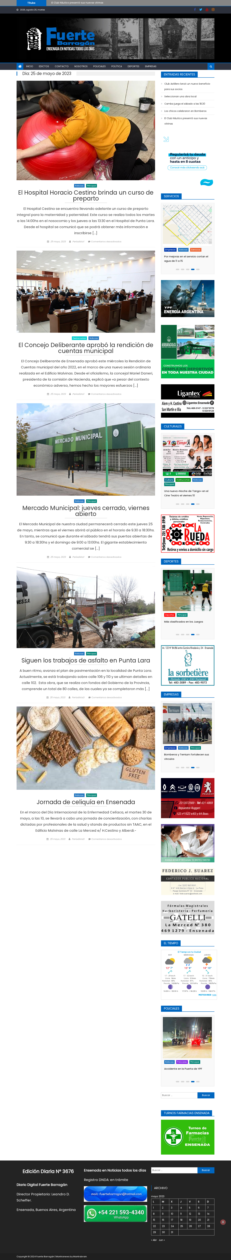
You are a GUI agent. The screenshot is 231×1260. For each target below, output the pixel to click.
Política (116, 66)
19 (190, 1220)
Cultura (170, 479)
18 (181, 1220)
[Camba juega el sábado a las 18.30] (188, 585)
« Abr (154, 1240)
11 (181, 1213)
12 (190, 1213)
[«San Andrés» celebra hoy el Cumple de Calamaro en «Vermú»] (188, 455)
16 (163, 1220)
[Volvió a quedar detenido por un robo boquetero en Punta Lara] (188, 1037)
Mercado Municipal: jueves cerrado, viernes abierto (85, 511)
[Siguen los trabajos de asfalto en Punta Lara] (86, 607)
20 (199, 1220)
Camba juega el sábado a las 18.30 (184, 103)
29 (154, 1232)
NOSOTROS (81, 66)
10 (172, 1213)
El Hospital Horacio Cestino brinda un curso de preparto (86, 196)
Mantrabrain (80, 1256)
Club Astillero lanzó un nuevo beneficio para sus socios (83, 2)
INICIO (29, 66)
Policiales (99, 66)
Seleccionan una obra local (180, 96)
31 (172, 1232)
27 (199, 1226)
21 (208, 1220)
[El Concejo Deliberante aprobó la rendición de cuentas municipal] (86, 292)
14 (208, 1213)
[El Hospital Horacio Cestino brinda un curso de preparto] (86, 130)
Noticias (79, 185)
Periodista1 (78, 241)
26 (190, 1226)
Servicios (197, 249)
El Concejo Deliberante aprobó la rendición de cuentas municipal (85, 348)
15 (154, 1220)
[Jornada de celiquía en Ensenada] (86, 748)
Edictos (44, 66)
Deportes (133, 66)
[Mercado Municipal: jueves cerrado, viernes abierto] (86, 449)
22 (154, 1226)
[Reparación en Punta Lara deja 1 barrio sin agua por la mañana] (188, 225)
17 (172, 1220)
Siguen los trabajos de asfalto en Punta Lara (85, 661)
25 (181, 1226)
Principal (91, 185)
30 (163, 1232)
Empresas (150, 66)
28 (208, 1226)
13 (199, 1213)
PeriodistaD (78, 697)
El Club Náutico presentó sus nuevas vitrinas (185, 121)
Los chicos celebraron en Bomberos (185, 111)
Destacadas (79, 338)
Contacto (62, 66)
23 (163, 1226)
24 (172, 1226)
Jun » (162, 1240)
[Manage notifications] (223, 1222)
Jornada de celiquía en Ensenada (86, 802)
